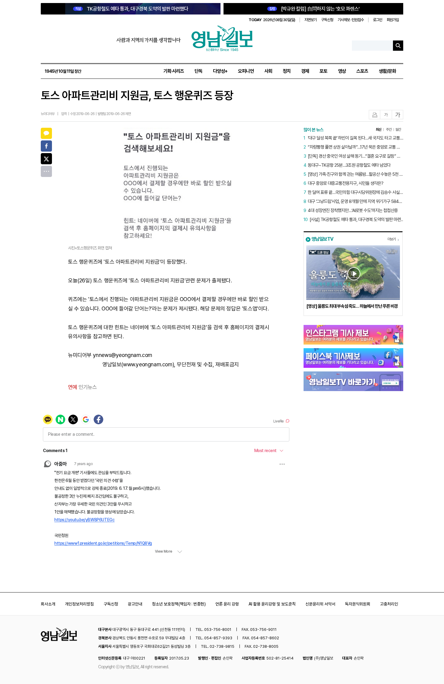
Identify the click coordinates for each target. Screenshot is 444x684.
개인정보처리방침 (79, 604)
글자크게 (398, 115)
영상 (342, 71)
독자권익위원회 (357, 604)
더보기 (392, 239)
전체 (46, 171)
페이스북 (46, 146)
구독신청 (327, 20)
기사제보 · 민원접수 (351, 20)
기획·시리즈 (173, 71)
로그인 (377, 20)
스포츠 (362, 71)
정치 (287, 71)
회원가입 (393, 20)
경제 (305, 71)
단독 (198, 71)
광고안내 (135, 604)
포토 (323, 71)
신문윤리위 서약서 (320, 604)
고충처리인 (389, 604)
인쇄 (375, 115)
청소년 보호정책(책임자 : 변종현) (179, 604)
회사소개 (48, 604)
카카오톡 (46, 133)
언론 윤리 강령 (227, 604)
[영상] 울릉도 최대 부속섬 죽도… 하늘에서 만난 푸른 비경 (352, 306)
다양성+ (220, 71)
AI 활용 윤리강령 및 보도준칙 (272, 604)
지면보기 (310, 20)
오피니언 (246, 71)
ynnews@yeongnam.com (122, 355)
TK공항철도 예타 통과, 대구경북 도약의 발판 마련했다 (131, 9)
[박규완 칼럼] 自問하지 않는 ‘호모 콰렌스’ (314, 9)
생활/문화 (387, 71)
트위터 (46, 158)
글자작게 (386, 115)
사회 (268, 71)
